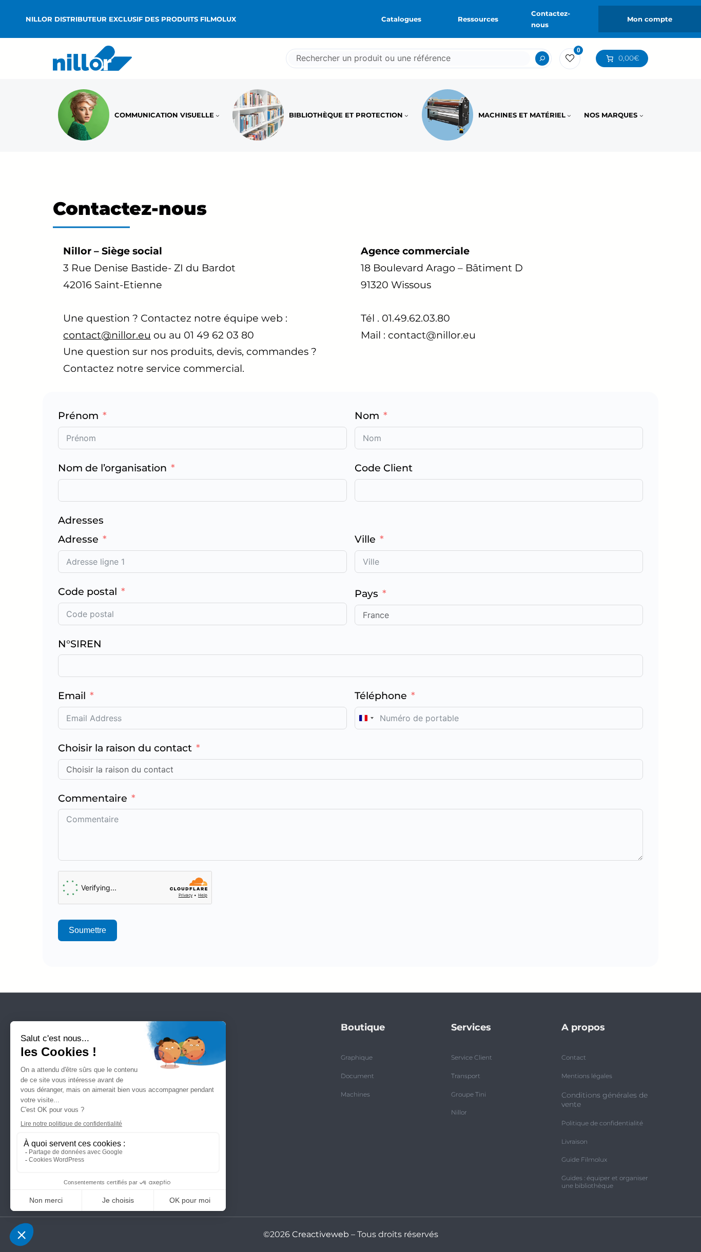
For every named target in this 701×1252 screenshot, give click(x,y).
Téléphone (381, 695)
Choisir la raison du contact (125, 748)
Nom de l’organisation (112, 468)
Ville (365, 539)
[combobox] (366, 718)
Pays (366, 593)
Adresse (78, 539)
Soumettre (87, 930)
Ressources (478, 19)
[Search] (542, 58)
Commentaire (92, 798)
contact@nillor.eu (107, 335)
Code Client (384, 468)
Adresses (81, 520)
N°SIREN (80, 644)
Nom (367, 415)
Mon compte (649, 19)
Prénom (78, 415)
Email (72, 695)
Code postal (87, 591)
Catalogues (401, 19)
